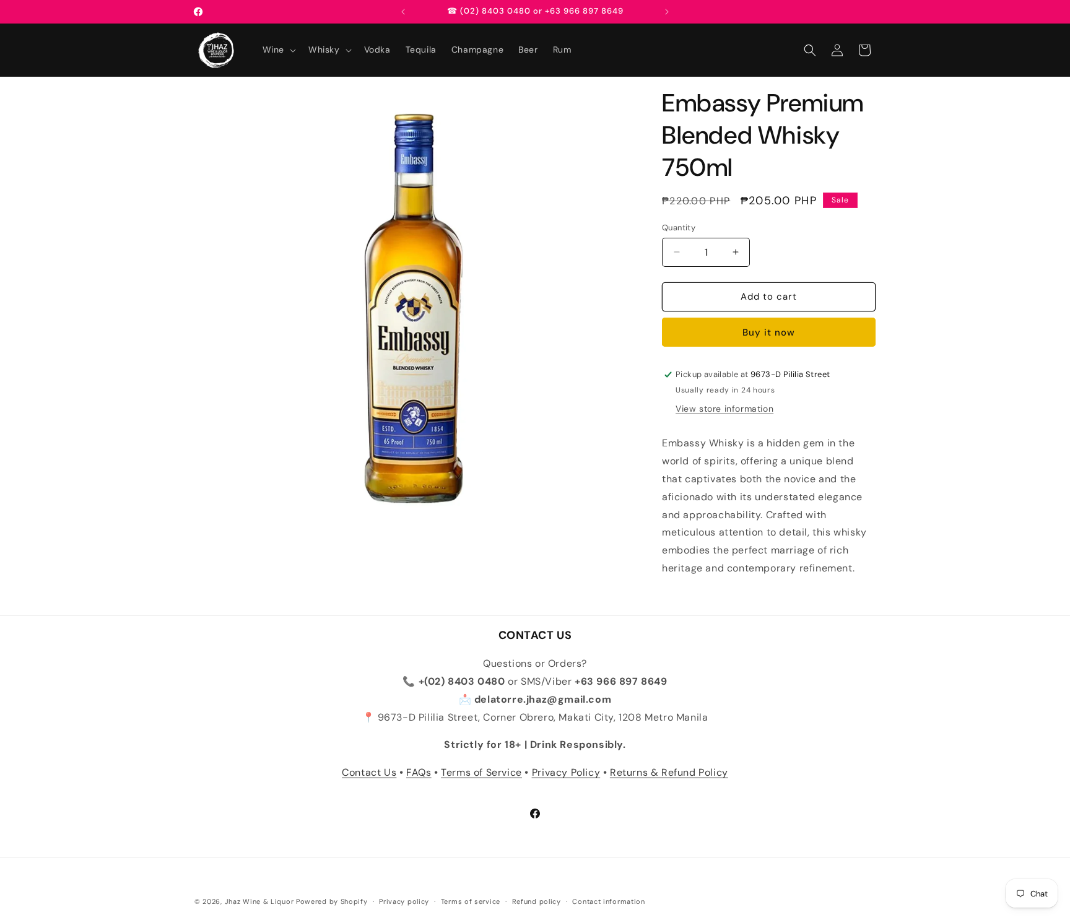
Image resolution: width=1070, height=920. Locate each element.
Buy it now (768, 332)
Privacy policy (404, 901)
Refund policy (536, 901)
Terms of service (470, 901)
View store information (724, 408)
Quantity (678, 227)
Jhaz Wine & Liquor (259, 901)
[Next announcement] (667, 12)
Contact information (608, 901)
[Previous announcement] (403, 12)
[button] (278, 50)
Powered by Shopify (332, 901)
